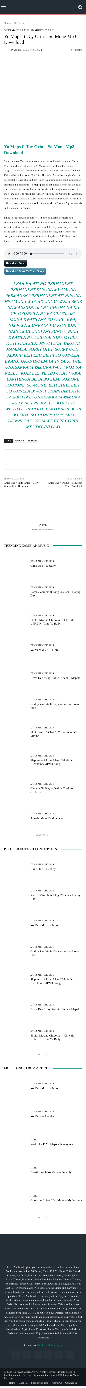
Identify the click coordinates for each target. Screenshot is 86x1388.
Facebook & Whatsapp (49, 1345)
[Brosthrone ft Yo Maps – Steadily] (15, 1170)
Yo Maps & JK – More (44, 649)
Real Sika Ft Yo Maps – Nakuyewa (52, 1144)
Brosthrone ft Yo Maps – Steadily (51, 1172)
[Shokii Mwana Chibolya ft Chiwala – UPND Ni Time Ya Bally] (15, 620)
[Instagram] (27, 1355)
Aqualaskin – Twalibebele (46, 818)
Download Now (15, 263)
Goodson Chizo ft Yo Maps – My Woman (56, 1200)
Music (33, 1140)
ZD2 (52, 30)
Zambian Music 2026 (35, 30)
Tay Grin (19, 440)
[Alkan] (7, 49)
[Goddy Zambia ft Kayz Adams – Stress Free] (15, 704)
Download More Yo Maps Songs (25, 271)
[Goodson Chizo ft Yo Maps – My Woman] (15, 1198)
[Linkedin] (38, 1355)
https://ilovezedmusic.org (43, 530)
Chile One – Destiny (43, 565)
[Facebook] (16, 1355)
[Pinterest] (48, 1355)
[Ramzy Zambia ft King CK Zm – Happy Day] (15, 591)
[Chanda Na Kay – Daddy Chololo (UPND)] (15, 788)
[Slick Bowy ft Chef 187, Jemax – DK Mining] (15, 732)
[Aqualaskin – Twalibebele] (15, 816)
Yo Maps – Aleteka (42, 1116)
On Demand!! (21, 23)
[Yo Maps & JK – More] (15, 648)
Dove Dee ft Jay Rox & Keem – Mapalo (55, 677)
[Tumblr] (59, 1355)
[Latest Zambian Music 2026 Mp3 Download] (43, 7)
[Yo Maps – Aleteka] (15, 1114)
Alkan (17, 49)
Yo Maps (32, 440)
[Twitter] (69, 1355)
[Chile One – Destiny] (15, 563)
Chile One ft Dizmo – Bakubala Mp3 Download (65, 484)
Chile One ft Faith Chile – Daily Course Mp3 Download (21, 484)
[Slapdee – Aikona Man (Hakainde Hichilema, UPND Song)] (15, 760)
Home (7, 23)
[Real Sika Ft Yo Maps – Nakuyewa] (15, 1142)
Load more (42, 835)
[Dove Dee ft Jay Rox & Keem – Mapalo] (15, 676)
